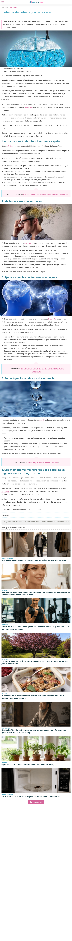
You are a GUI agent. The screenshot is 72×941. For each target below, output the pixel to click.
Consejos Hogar (7, 558)
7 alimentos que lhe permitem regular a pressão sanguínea (45, 194)
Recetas (4, 693)
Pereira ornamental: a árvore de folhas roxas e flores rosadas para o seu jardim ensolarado (35, 662)
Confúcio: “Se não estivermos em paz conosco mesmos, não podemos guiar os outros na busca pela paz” (34, 731)
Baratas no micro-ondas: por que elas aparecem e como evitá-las (32, 796)
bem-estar (52, 319)
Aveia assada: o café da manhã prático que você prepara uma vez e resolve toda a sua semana (33, 697)
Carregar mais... (36, 802)
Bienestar (5, 624)
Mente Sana (6, 728)
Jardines (5, 659)
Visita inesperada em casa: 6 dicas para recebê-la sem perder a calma (34, 560)
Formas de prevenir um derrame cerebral (42, 463)
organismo (29, 107)
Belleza (4, 590)
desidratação (29, 243)
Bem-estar (5, 7)
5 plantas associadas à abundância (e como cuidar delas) (28, 764)
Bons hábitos (13, 7)
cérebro (10, 146)
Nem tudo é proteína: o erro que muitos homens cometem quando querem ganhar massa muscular (35, 628)
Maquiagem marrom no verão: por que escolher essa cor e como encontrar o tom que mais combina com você (36, 593)
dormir (41, 420)
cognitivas (5, 491)
